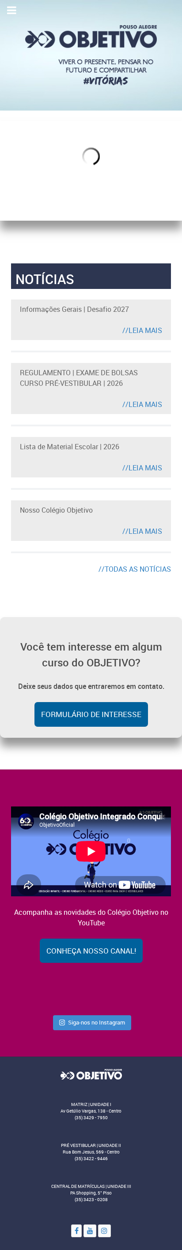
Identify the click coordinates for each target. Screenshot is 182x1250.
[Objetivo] (91, 1074)
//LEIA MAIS (142, 330)
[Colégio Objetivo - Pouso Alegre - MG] (91, 54)
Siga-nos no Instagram (96, 1022)
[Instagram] (104, 1230)
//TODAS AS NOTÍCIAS (135, 569)
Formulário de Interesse (91, 714)
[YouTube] (89, 1230)
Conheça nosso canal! (91, 951)
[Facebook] (76, 1230)
